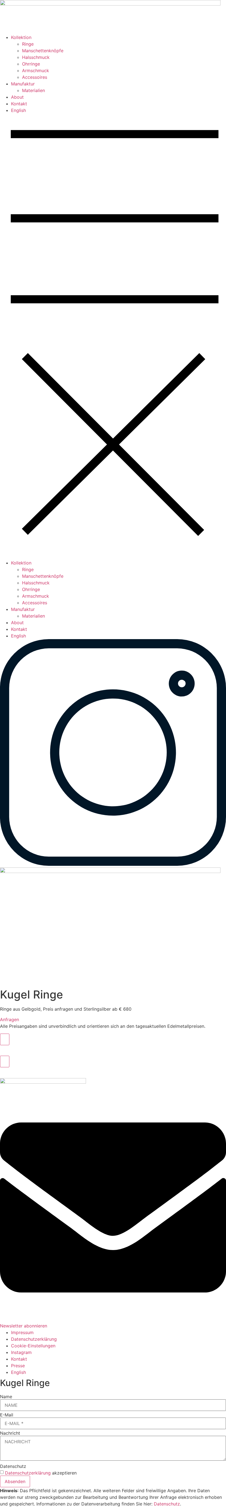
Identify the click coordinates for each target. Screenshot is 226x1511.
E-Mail (6, 1415)
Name (6, 1396)
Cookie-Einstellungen (33, 1345)
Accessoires (34, 77)
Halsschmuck (36, 57)
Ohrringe (31, 64)
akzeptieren (41, 1473)
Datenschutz (13, 1466)
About (17, 97)
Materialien (33, 90)
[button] (113, 337)
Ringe (28, 44)
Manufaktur (23, 84)
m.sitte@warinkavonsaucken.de (33, 1048)
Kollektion (21, 37)
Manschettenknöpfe (42, 50)
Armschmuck (35, 70)
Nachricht (10, 1433)
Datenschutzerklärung (28, 1473)
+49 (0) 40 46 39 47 (21, 1070)
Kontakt (19, 103)
